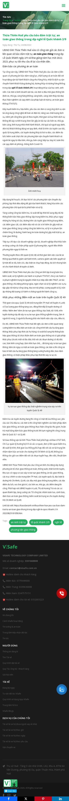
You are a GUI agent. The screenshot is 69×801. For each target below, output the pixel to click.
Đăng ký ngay (9, 687)
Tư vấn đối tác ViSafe (12, 693)
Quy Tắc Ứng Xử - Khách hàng (16, 668)
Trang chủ (7, 20)
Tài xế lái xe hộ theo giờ (13, 730)
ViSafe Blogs (8, 711)
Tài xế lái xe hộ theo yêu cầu (15, 741)
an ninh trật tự (18, 522)
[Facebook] (8, 798)
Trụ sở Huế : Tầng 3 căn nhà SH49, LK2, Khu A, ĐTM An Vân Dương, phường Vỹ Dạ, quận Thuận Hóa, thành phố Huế (36, 769)
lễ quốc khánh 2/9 (40, 522)
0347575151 (24, 593)
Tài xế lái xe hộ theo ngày (14, 735)
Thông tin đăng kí (10, 651)
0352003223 (37, 599)
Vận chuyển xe (9, 747)
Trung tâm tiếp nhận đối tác (15, 632)
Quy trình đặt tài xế (11, 663)
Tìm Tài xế (7, 657)
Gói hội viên (8, 674)
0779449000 (23, 580)
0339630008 (25, 586)
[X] (26, 798)
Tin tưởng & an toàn (11, 626)
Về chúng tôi (8, 615)
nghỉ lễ (58, 522)
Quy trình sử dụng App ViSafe (16, 699)
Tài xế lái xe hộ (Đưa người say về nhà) (20, 724)
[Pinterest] (43, 798)
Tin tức (17, 20)
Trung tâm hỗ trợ (10, 705)
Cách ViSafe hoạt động (13, 621)
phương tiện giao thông (23, 529)
